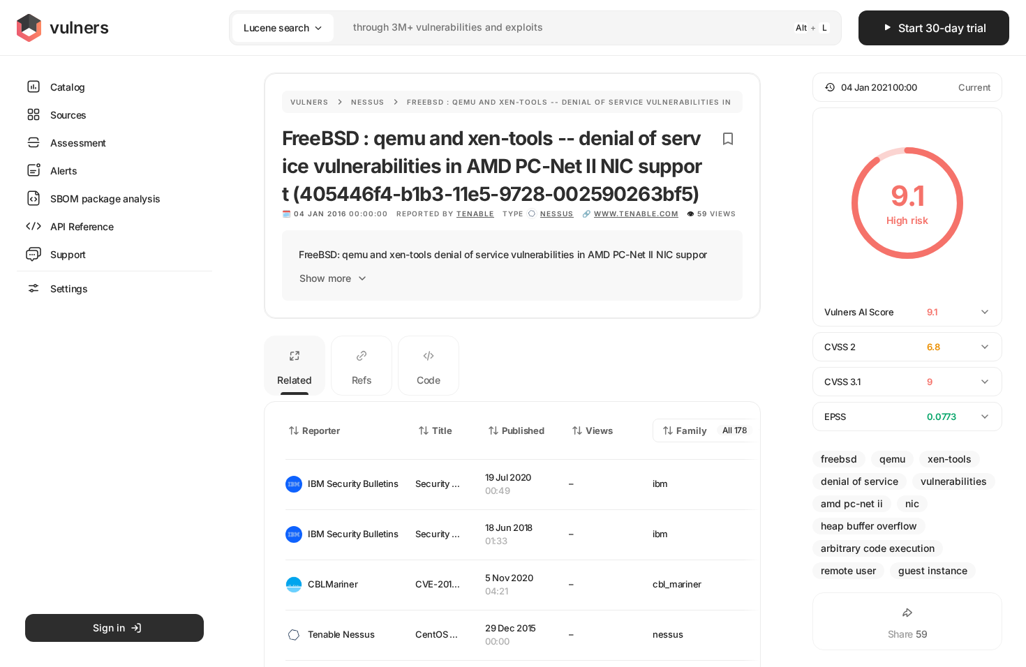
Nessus (368, 102)
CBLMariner (332, 584)
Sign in (109, 628)
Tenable (475, 213)
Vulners (309, 102)
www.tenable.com (636, 213)
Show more (325, 278)
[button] (907, 87)
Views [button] (599, 430)
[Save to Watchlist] (728, 138)
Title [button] (442, 430)
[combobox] (517, 27)
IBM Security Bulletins (350, 483)
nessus (557, 213)
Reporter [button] (321, 430)
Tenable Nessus (341, 634)
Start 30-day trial (942, 28)
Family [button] (691, 430)
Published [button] (523, 430)
